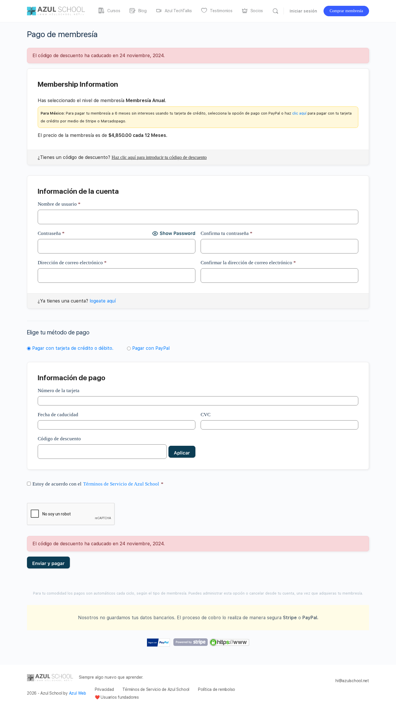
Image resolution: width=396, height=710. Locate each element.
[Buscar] (275, 11)
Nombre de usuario (59, 204)
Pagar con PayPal (151, 348)
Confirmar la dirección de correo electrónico (248, 262)
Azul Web (77, 693)
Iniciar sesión (303, 11)
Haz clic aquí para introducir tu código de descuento (159, 157)
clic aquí (299, 113)
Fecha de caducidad (58, 414)
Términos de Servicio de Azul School (121, 484)
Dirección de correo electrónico (72, 262)
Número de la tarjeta (58, 390)
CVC (205, 414)
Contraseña (51, 233)
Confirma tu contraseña (227, 233)
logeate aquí (103, 301)
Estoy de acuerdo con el (98, 484)
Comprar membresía (346, 11)
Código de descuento (59, 438)
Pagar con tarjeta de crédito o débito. (72, 348)
